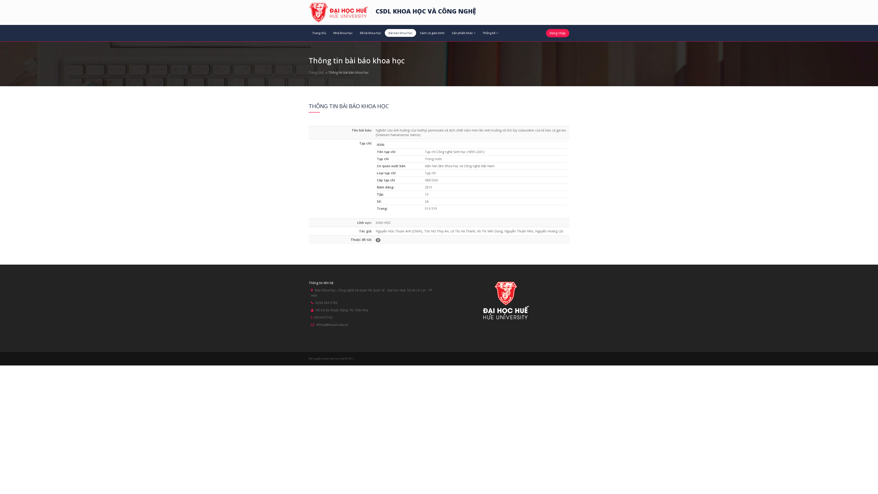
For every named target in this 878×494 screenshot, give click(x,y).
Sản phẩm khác (462, 33)
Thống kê (489, 33)
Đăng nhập (558, 33)
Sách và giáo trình (432, 33)
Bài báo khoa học (400, 33)
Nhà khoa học (343, 33)
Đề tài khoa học (370, 33)
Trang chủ (319, 33)
